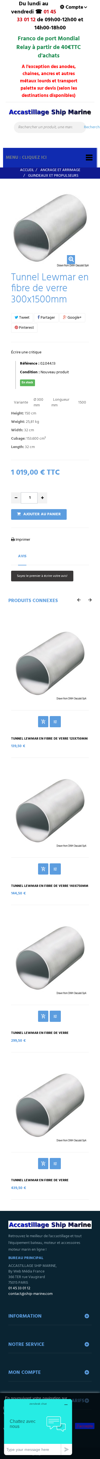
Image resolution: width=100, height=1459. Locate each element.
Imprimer (22, 540)
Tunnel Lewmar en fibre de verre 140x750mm (49, 886)
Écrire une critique (26, 352)
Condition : (30, 372)
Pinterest (26, 328)
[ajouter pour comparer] (55, 721)
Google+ (74, 317)
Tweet (23, 317)
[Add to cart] (43, 721)
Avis (22, 556)
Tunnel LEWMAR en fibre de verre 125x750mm (49, 739)
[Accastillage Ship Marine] (50, 115)
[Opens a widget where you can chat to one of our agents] (38, 1427)
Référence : (29, 364)
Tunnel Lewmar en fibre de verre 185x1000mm (40, 1035)
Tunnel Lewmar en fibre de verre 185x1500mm (40, 1182)
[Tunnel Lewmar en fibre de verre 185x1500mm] (50, 1105)
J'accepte (84, 1426)
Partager (47, 317)
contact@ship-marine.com (30, 1294)
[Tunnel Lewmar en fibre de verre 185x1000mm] (50, 958)
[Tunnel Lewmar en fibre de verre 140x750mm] (50, 810)
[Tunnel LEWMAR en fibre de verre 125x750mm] (50, 663)
